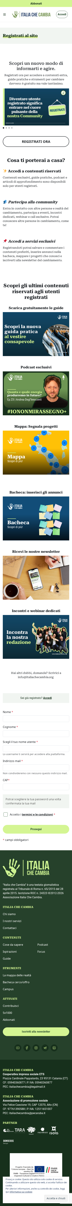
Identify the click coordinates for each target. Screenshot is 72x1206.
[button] (3, 128)
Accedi (62, 14)
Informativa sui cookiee (21, 1191)
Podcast (42, 945)
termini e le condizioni (37, 814)
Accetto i (32, 814)
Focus (41, 952)
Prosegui (36, 829)
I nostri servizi (12, 921)
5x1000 (7, 1013)
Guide (7, 958)
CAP (6, 780)
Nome (8, 712)
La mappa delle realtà (17, 975)
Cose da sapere (13, 945)
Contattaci (9, 928)
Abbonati (9, 1020)
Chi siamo (9, 914)
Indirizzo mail (13, 761)
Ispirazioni (10, 952)
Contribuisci (11, 1006)
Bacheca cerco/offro (16, 982)
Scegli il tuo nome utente (20, 742)
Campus (8, 989)
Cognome (10, 727)
